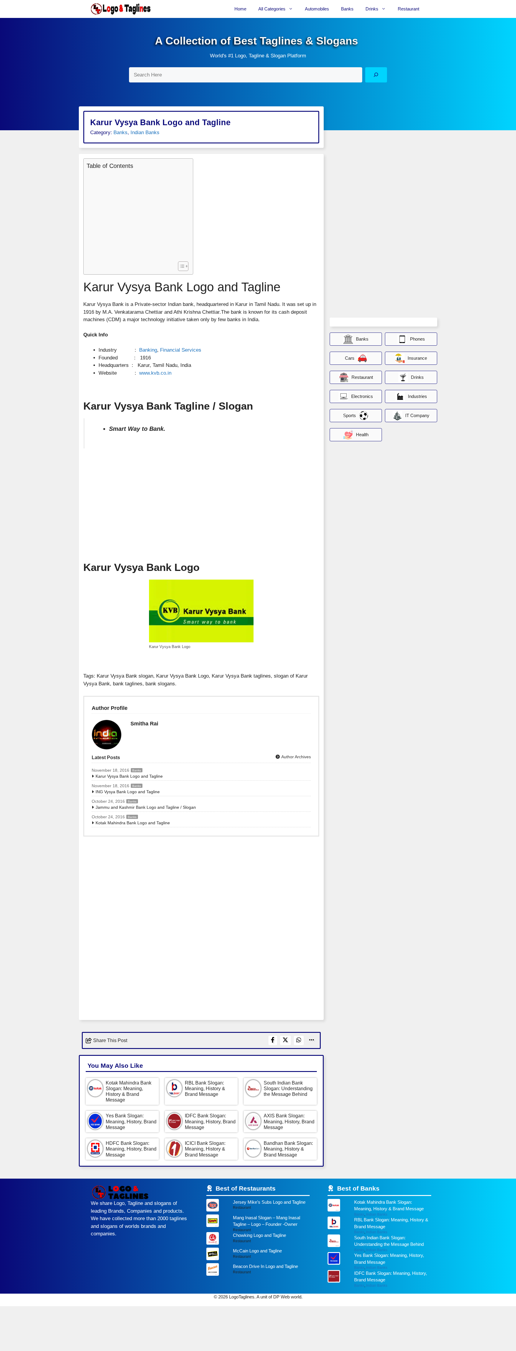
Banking (148, 350)
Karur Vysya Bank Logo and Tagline (129, 776)
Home (240, 8)
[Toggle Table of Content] (180, 266)
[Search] (376, 74)
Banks (347, 8)
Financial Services (180, 350)
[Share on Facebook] (272, 1040)
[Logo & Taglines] (120, 9)
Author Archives (295, 756)
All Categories (271, 8)
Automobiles (317, 8)
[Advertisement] (137, 214)
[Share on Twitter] (285, 1040)
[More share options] (312, 1040)
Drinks (372, 8)
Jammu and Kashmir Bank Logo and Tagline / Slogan (146, 807)
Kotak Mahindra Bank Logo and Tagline (133, 822)
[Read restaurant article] (258, 1206)
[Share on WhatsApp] (299, 1040)
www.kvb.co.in (155, 373)
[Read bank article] (379, 1208)
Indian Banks (144, 132)
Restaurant (408, 8)
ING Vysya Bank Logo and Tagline (128, 791)
